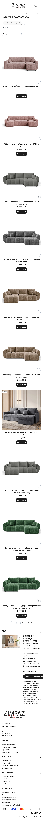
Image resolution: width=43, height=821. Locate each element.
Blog (3, 795)
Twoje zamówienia (8, 776)
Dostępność (6, 763)
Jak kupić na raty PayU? (10, 752)
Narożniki (23, 13)
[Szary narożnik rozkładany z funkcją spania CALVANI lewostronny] (21, 468)
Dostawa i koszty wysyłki (10, 766)
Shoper (38, 817)
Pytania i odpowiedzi (9, 747)
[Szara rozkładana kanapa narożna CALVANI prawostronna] (21, 179)
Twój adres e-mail (29, 671)
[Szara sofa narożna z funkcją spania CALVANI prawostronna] (21, 237)
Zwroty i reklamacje (8, 745)
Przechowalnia (7, 784)
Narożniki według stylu (34, 13)
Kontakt (4, 779)
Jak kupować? (6, 802)
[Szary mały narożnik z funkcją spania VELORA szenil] (21, 410)
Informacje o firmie (8, 792)
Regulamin (5, 750)
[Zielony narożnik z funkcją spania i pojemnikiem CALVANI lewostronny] (21, 583)
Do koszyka (21, 96)
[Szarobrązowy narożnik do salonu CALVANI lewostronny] (21, 295)
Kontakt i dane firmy (9, 797)
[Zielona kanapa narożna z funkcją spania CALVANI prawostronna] (21, 525)
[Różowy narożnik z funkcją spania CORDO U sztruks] (21, 121)
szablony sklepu (21, 817)
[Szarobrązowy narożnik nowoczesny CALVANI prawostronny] (21, 352)
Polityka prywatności (9, 800)
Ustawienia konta (8, 781)
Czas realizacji (6, 761)
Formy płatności (7, 768)
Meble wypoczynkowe (11, 13)
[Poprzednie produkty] (18, 623)
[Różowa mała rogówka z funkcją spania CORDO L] (21, 64)
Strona (24, 623)
